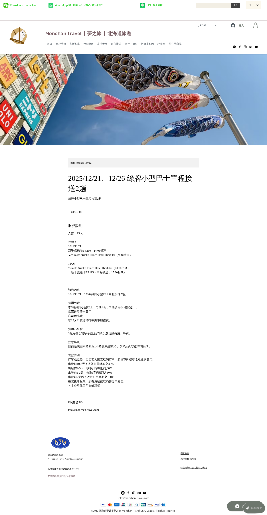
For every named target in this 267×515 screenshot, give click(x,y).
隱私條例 (185, 453)
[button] (22, 5)
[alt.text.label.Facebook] (240, 47)
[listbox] (208, 25)
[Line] (234, 47)
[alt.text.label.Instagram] (245, 47)
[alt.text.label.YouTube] (256, 47)
